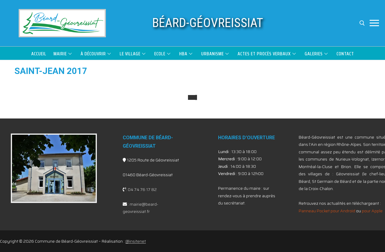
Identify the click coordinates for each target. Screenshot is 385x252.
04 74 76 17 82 (142, 189)
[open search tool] (362, 23)
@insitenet (135, 241)
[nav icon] (374, 23)
